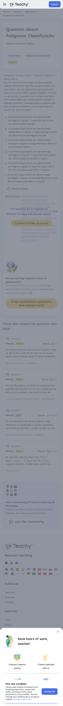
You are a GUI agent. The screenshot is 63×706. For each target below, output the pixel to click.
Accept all (49, 691)
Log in (54, 4)
